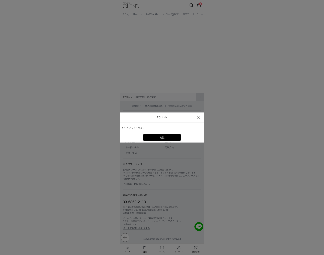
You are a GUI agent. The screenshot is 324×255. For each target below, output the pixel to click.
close (198, 117)
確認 (162, 137)
